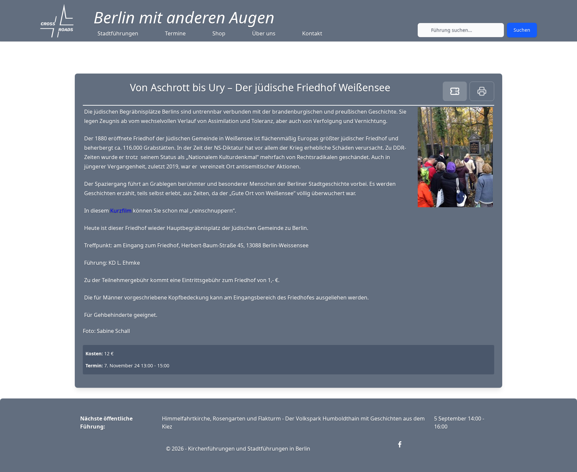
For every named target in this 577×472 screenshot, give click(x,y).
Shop (218, 33)
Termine (175, 33)
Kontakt (312, 33)
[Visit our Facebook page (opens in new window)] (403, 448)
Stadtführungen (118, 33)
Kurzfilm (121, 210)
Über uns (263, 33)
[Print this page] (481, 91)
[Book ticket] (455, 91)
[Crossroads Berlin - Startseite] (56, 20)
